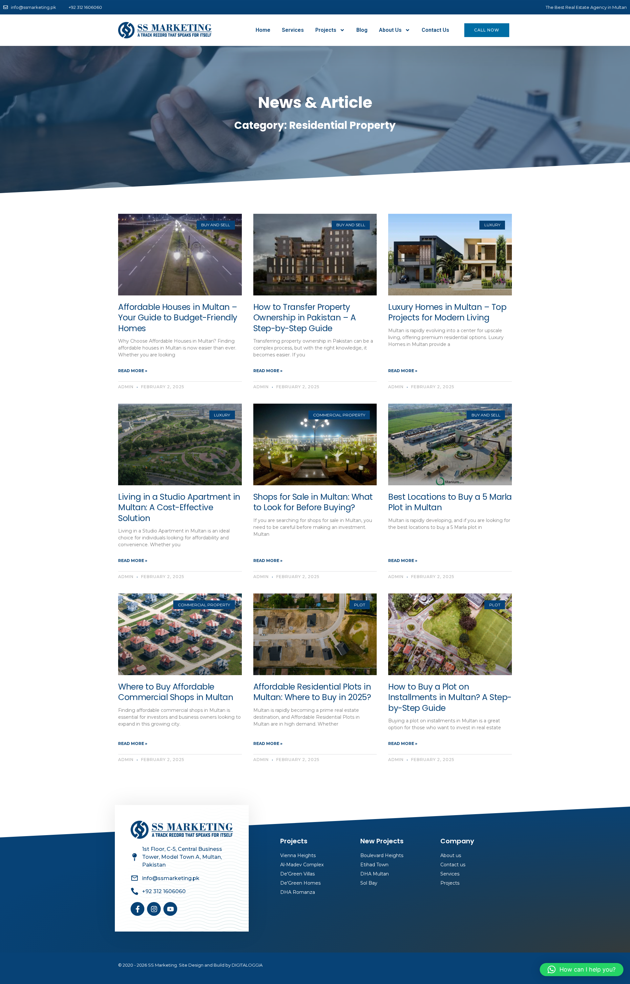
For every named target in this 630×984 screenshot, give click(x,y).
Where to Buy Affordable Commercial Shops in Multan (175, 692)
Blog (362, 30)
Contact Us (435, 30)
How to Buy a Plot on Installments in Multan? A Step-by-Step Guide (450, 697)
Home (263, 30)
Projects (325, 30)
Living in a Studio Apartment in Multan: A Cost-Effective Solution (179, 507)
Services (293, 30)
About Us (390, 30)
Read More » (132, 370)
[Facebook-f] (137, 909)
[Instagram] (154, 909)
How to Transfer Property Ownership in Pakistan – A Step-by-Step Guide (304, 317)
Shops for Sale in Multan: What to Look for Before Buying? (313, 502)
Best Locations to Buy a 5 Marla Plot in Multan (450, 502)
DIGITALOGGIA (247, 965)
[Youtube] (170, 909)
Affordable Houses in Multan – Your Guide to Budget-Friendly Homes (177, 317)
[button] (581, 969)
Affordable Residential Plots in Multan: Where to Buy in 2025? (312, 692)
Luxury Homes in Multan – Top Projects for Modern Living (447, 312)
